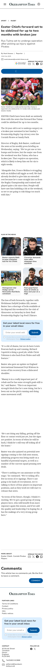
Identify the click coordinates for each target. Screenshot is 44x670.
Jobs (4, 611)
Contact (5, 606)
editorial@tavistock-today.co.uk (14, 665)
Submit (35, 332)
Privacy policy (7, 608)
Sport (3, 21)
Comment (35, 580)
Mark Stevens (8, 53)
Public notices (7, 613)
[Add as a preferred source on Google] (20, 63)
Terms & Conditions (10, 604)
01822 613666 (14, 660)
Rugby (13, 21)
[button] (5, 4)
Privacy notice (25, 339)
